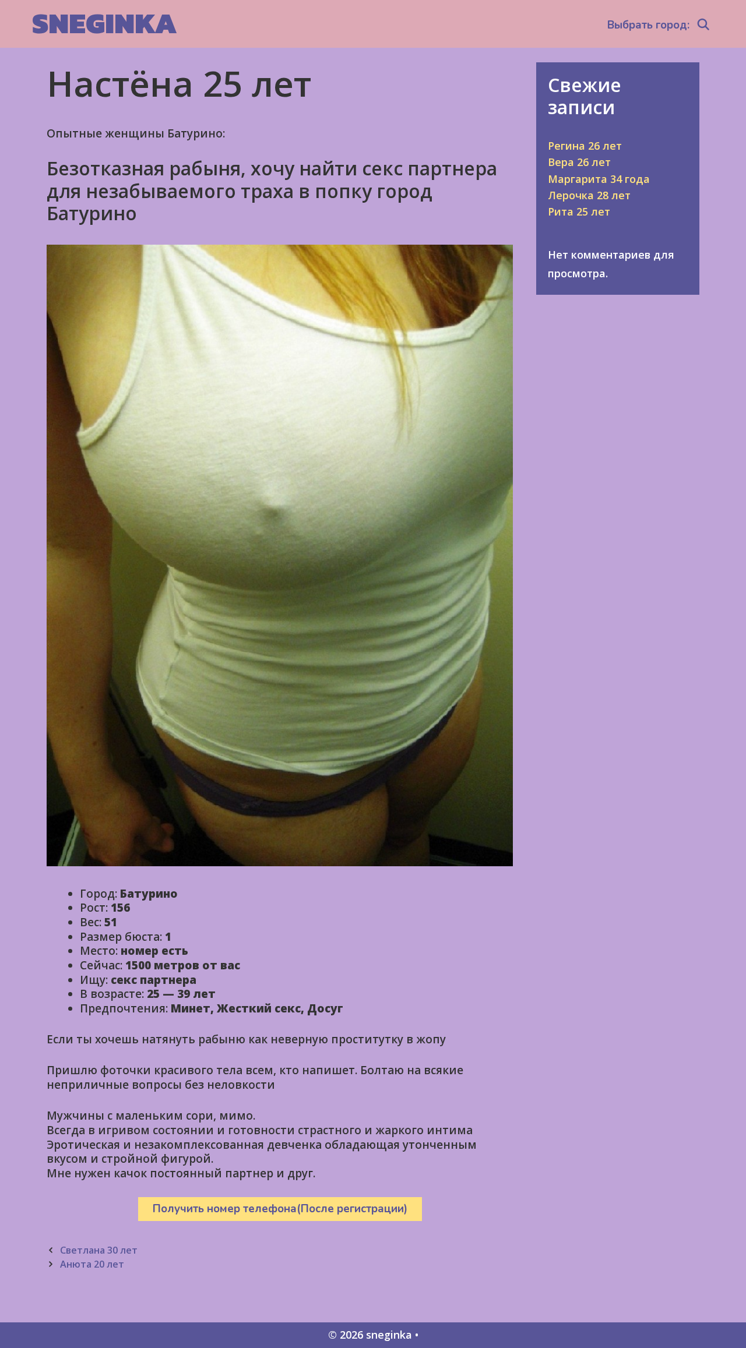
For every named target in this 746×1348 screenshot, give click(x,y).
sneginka (104, 23)
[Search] (703, 25)
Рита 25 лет (579, 211)
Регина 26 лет (585, 146)
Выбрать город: (648, 25)
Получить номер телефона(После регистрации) (280, 1208)
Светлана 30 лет (99, 1250)
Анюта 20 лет (92, 1264)
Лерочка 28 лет (589, 195)
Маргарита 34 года (599, 179)
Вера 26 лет (579, 162)
